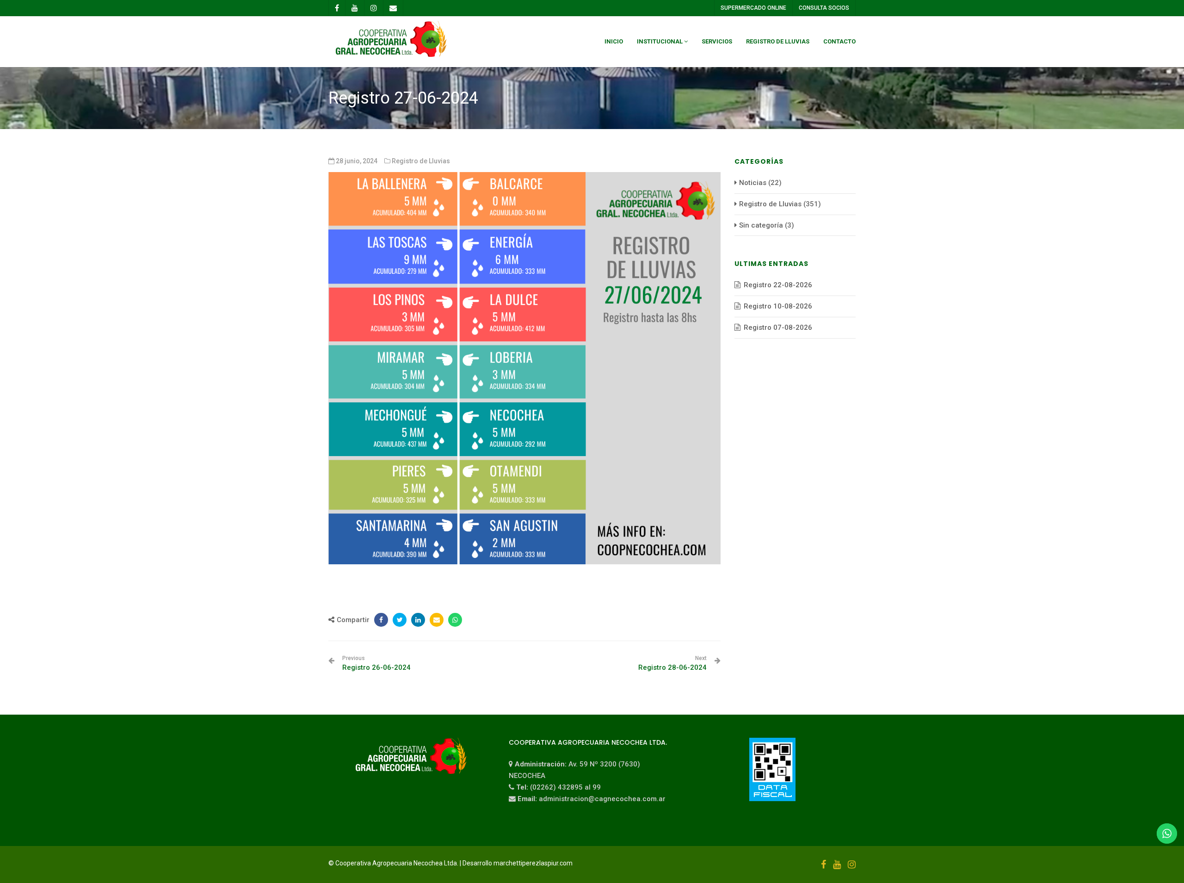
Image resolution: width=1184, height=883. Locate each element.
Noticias (752, 183)
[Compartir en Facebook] (381, 620)
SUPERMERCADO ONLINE (753, 8)
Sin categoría (761, 225)
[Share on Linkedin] (418, 620)
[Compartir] (455, 620)
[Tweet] (400, 620)
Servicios (717, 41)
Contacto (839, 41)
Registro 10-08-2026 (778, 306)
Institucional (660, 41)
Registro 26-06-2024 (376, 663)
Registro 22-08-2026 (778, 285)
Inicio (613, 41)
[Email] (437, 620)
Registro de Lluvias (777, 41)
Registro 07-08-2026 (778, 327)
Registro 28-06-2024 (672, 663)
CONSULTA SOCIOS (824, 8)
